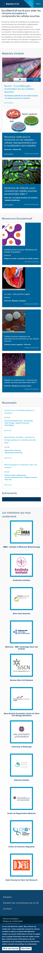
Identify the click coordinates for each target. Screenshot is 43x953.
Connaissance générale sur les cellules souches (21, 96)
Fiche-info (7, 149)
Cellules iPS (16, 149)
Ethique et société (10, 258)
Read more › (8, 430)
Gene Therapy (9, 423)
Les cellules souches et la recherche (17, 98)
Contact (7, 908)
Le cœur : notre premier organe (17, 294)
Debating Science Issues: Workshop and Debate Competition (20, 250)
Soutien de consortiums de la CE (21, 902)
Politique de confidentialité (13, 921)
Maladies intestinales (12, 200)
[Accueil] (10, 4)
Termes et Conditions (10, 919)
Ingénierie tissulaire (22, 423)
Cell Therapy (28, 421)
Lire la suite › (9, 103)
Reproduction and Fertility (13, 453)
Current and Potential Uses (13, 421)
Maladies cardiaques (19, 301)
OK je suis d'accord (10, 948)
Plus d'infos (26, 948)
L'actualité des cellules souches (28, 258)
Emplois (7, 897)
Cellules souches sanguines (13, 344)
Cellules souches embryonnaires (15, 475)
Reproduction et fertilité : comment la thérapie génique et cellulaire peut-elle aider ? (20, 440)
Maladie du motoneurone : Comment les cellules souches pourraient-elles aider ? (20, 381)
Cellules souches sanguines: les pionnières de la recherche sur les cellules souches (21, 338)
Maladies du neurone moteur (21, 386)
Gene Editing (9, 425)
